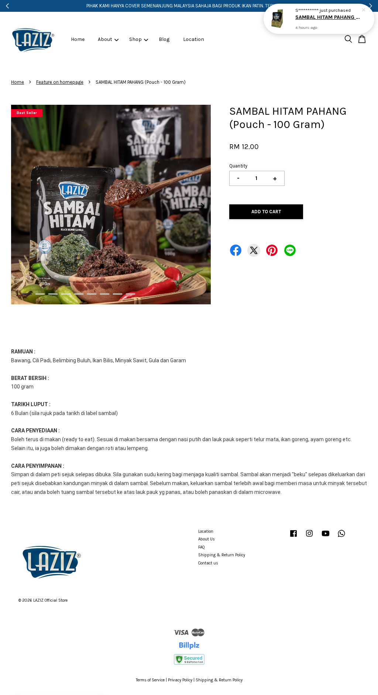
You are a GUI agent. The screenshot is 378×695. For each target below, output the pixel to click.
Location (193, 39)
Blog (164, 39)
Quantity (238, 166)
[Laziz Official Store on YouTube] (325, 537)
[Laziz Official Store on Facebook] (293, 537)
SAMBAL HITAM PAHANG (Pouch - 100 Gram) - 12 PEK (327, 17)
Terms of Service (150, 680)
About (105, 39)
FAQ (201, 547)
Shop (135, 39)
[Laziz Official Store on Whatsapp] (341, 537)
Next (201, 206)
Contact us (208, 563)
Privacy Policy (180, 680)
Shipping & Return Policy (221, 555)
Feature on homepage (59, 82)
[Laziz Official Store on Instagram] (309, 537)
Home (78, 39)
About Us (206, 539)
